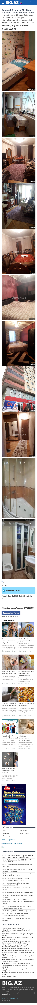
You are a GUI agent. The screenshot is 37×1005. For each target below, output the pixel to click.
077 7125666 (29, 608)
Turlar (3, 840)
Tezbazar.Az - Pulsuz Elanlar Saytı (14, 928)
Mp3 (4, 830)
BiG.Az (4, 585)
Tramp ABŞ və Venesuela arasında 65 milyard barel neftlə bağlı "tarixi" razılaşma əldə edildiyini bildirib (18, 952)
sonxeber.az (30, 993)
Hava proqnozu (8, 836)
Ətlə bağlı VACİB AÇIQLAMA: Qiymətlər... (20, 911)
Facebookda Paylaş (11, 613)
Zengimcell (23, 830)
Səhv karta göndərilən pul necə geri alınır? (20, 892)
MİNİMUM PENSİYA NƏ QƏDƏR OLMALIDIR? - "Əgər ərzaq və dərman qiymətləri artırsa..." (18, 901)
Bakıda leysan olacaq (10, 976)
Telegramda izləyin (13, 590)
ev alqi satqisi (10, 840)
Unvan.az (6, 833)
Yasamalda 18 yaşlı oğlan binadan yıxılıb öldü (18, 963)
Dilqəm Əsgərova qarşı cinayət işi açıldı (16, 945)
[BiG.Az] (14, 2)
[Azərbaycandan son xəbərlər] (12, 843)
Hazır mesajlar (24, 833)
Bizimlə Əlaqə (6, 994)
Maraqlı (4, 596)
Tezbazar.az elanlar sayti (10, 616)
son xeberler (29, 991)
